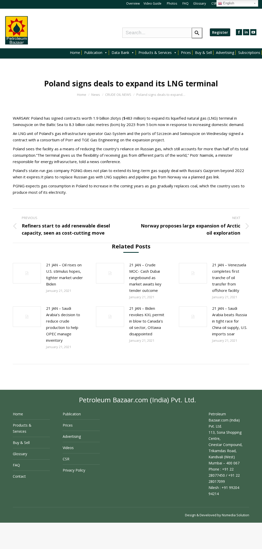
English (228, 3)
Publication (93, 52)
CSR (214, 3)
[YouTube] (253, 32)
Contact (19, 476)
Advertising (225, 52)
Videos (68, 447)
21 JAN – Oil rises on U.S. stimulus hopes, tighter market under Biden (64, 274)
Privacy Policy (74, 470)
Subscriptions (249, 52)
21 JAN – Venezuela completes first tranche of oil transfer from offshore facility (229, 277)
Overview (133, 3)
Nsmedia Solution (235, 515)
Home (75, 52)
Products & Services (155, 52)
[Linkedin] (246, 32)
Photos (172, 3)
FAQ (185, 3)
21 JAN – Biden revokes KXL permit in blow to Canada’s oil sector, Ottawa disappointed (146, 321)
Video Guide (152, 3)
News (95, 94)
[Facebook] (239, 32)
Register (220, 32)
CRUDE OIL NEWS (118, 94)
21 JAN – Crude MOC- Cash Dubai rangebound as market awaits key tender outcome (145, 277)
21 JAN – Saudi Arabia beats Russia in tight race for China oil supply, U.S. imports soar (229, 321)
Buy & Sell (203, 52)
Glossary (199, 3)
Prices (186, 52)
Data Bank (120, 52)
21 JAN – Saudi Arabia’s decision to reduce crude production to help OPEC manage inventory (63, 324)
